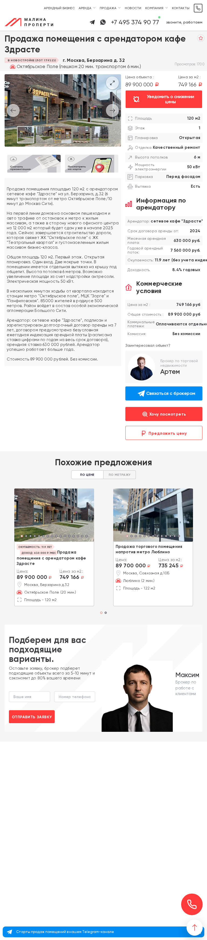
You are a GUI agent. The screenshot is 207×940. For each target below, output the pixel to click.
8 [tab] (52, 536)
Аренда (85, 8)
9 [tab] (56, 536)
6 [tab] (43, 536)
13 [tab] (73, 536)
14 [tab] (78, 536)
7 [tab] (48, 536)
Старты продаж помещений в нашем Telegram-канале (65, 932)
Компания (154, 8)
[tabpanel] (54, 515)
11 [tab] (65, 536)
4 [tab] (35, 536)
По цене (87, 475)
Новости (133, 8)
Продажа (108, 8)
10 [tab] (60, 536)
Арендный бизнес (59, 8)
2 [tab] (26, 536)
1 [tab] (21, 536)
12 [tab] (69, 536)
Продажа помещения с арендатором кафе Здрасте (51, 558)
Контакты (180, 8)
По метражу (119, 475)
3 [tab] (30, 536)
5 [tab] (39, 536)
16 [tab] (86, 536)
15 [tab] (82, 536)
